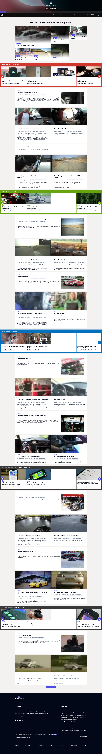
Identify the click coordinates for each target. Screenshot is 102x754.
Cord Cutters (10, 83)
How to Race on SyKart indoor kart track (28, 536)
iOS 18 (20, 486)
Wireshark (41, 210)
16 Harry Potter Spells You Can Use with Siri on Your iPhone (72, 717)
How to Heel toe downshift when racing (28, 456)
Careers (52, 734)
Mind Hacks (55, 14)
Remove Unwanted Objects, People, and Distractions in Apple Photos (73, 712)
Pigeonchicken (58, 402)
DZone (85, 745)
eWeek (52, 745)
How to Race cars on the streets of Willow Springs (31, 219)
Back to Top (83, 736)
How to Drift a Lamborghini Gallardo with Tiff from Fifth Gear (32, 593)
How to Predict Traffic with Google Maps (69, 719)
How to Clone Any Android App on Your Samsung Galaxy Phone (73, 715)
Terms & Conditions (18, 734)
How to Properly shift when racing (64, 129)
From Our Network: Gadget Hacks (10, 64)
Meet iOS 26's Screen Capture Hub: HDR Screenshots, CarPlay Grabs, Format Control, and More (87, 484)
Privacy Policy (26, 734)
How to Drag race (59, 313)
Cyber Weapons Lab (10, 210)
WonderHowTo (3, 12)
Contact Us (32, 734)
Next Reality (15, 12)
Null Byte (20, 12)
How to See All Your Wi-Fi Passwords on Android (70, 709)
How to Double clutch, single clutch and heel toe (31, 415)
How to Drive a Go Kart (24, 635)
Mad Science (61, 14)
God (56, 458)
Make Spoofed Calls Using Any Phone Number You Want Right (73, 728)
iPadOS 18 (97, 626)
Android (34, 83)
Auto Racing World (51, 8)
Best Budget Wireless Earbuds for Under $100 (37, 623)
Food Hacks (20, 14)
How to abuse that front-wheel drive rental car (30, 147)
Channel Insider (74, 745)
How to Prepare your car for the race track (29, 129)
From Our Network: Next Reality (9, 331)
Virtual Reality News (11, 349)
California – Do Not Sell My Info (41, 734)
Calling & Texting (17, 626)
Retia (16, 210)
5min (19, 678)
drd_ (95, 210)
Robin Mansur (21, 94)
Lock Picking (68, 14)
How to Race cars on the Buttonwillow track (29, 260)
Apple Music (89, 626)
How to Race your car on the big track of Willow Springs (67, 176)
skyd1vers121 (57, 594)
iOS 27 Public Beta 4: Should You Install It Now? (63, 80)
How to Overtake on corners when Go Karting (67, 536)
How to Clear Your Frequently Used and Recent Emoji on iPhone (73, 726)
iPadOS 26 (41, 486)
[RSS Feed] (22, 720)
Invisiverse (41, 14)
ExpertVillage (58, 315)
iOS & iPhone (10, 486)
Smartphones (35, 624)
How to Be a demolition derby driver (64, 260)
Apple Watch (16, 486)
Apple (59, 81)
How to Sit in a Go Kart (24, 495)
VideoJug (20, 637)
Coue (19, 596)
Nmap (83, 210)
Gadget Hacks (9, 12)
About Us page (22, 716)
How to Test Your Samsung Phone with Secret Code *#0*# (72, 723)
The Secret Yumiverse (33, 14)
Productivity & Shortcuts (23, 467)
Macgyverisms (48, 14)
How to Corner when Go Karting (26, 551)
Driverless (74, 14)
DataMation (62, 745)
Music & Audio (20, 607)
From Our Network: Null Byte (9, 191)
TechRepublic (41, 745)
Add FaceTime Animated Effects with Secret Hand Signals (72, 721)
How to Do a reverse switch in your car (28, 676)
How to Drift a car (22, 276)
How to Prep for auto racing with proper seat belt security (31, 176)
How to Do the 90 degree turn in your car (66, 676)
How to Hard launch (59, 399)
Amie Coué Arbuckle (22, 149)
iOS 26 (37, 486)
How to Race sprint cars (24, 358)
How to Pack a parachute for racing (64, 456)
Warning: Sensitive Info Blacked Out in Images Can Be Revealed (73, 730)
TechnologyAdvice (28, 745)
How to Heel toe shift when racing (27, 92)
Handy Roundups (42, 624)
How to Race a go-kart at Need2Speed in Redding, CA (32, 399)
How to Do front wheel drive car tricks (65, 592)
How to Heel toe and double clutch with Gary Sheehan (30, 314)
